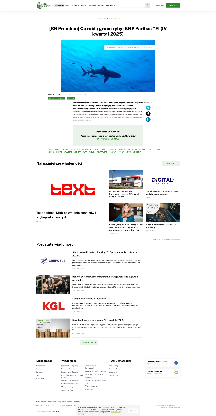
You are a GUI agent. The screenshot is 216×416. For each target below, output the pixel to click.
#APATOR (64, 149)
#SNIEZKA (137, 152)
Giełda (67, 5)
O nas (38, 402)
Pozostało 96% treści (108, 131)
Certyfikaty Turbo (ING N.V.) (95, 374)
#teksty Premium (56, 98)
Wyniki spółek (66, 369)
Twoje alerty (113, 366)
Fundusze (75, 5)
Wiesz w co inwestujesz (70, 380)
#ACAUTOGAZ (74, 149)
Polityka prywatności (49, 402)
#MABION (112, 149)
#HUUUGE (122, 149)
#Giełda (71, 98)
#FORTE (122, 152)
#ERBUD (104, 149)
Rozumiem (133, 411)
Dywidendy (92, 5)
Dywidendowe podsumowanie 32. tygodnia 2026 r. (98, 320)
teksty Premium (67, 390)
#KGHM (157, 149)
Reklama (70, 402)
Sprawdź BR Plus (116, 19)
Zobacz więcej (169, 163)
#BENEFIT (77, 152)
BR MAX (115, 139)
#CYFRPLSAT (102, 152)
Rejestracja (173, 5)
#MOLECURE (132, 149)
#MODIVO (142, 149)
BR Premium (103, 139)
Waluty (83, 5)
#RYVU (128, 152)
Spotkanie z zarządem (69, 384)
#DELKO (96, 149)
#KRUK (51, 152)
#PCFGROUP (86, 149)
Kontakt (77, 402)
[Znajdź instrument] (148, 5)
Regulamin (62, 402)
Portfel (113, 5)
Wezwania (88, 377)
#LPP (85, 152)
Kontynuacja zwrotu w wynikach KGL (91, 298)
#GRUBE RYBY (53, 149)
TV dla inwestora (91, 386)
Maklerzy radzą (67, 387)
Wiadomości (59, 5)
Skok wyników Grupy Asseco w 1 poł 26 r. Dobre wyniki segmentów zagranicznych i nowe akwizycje (126, 227)
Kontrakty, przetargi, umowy (95, 371)
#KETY (150, 149)
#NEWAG (58, 152)
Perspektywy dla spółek (70, 372)
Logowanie (159, 5)
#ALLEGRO (68, 152)
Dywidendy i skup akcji (69, 366)
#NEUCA (92, 152)
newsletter (89, 389)
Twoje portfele (114, 369)
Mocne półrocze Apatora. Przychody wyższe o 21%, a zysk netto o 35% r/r (124, 194)
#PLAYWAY (113, 152)
